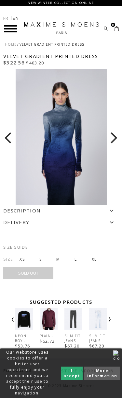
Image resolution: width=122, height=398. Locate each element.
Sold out (28, 273)
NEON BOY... (21, 338)
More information (102, 373)
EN (16, 18)
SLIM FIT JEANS (72, 338)
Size (8, 259)
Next (101, 325)
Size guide (15, 247)
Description (21, 210)
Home (11, 44)
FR (6, 18)
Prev (21, 325)
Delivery (16, 222)
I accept (71, 373)
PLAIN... (47, 336)
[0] (117, 28)
